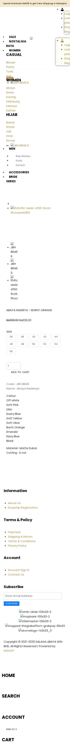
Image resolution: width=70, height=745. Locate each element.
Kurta (19, 160)
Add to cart (20, 372)
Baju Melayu (23, 156)
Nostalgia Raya (16, 43)
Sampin (20, 165)
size (9, 331)
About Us (14, 503)
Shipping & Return (20, 537)
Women (15, 50)
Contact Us (16, 574)
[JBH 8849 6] (31, 111)
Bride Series (11, 179)
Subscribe (12, 603)
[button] (7, 463)
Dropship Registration (23, 507)
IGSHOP (9, 651)
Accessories (19, 172)
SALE (12, 37)
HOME (8, 675)
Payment (14, 532)
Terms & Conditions (21, 541)
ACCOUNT (13, 717)
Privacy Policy (17, 546)
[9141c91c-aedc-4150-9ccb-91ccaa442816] (31, 222)
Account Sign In (18, 570)
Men (12, 149)
